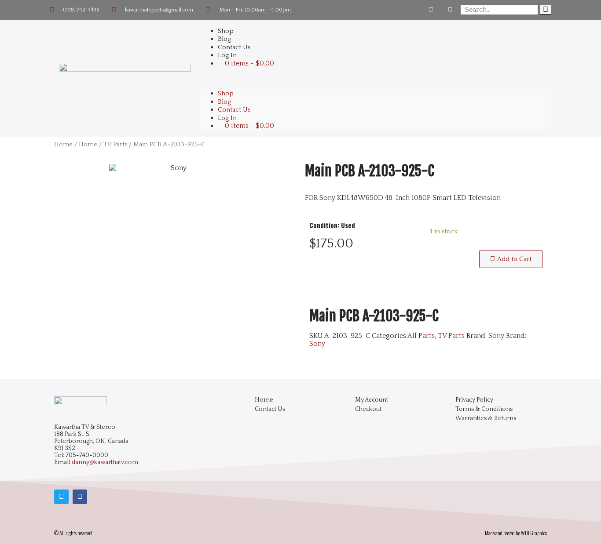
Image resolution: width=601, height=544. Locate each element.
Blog (224, 101)
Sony (496, 336)
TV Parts (115, 144)
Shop (226, 93)
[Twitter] (451, 10)
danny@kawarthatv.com (105, 462)
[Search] (545, 10)
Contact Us (234, 109)
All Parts (421, 336)
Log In (227, 55)
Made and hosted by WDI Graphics (516, 533)
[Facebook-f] (431, 10)
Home (63, 144)
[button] (375, 78)
